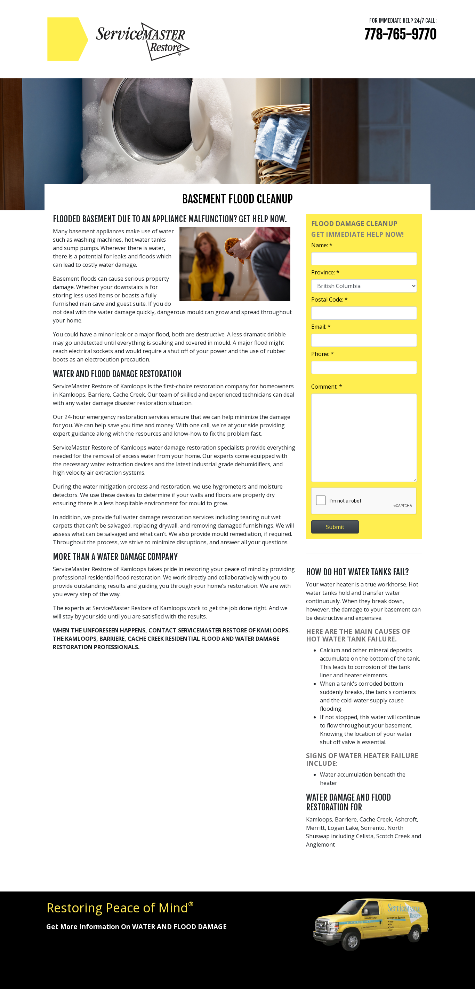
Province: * (325, 272)
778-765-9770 (401, 34)
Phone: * (322, 354)
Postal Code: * (329, 299)
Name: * (321, 245)
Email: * (321, 326)
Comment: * (326, 386)
